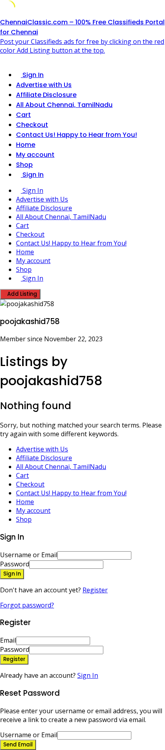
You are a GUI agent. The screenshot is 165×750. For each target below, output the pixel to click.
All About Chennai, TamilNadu (64, 104)
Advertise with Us (44, 84)
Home (25, 144)
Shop (24, 164)
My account (35, 154)
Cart (23, 114)
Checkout (32, 124)
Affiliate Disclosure (46, 94)
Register (95, 590)
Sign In (87, 675)
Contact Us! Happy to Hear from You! (76, 134)
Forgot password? (27, 605)
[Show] (105, 564)
